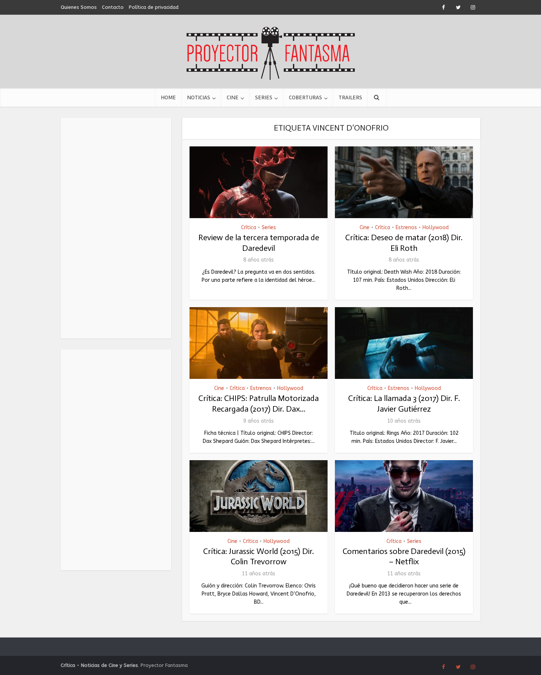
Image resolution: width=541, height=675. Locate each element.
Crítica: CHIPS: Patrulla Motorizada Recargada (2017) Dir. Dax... (258, 403)
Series (263, 97)
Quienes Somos (79, 7)
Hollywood (435, 227)
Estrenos (406, 227)
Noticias (198, 97)
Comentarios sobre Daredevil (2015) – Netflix (404, 556)
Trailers (350, 97)
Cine (232, 97)
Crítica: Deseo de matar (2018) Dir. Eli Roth (404, 242)
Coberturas (305, 97)
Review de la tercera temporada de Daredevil (258, 242)
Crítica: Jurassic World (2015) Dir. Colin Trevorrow (258, 556)
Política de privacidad (153, 7)
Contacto (113, 7)
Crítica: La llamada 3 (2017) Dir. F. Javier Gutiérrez (404, 403)
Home (168, 97)
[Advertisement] (116, 228)
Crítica (248, 227)
